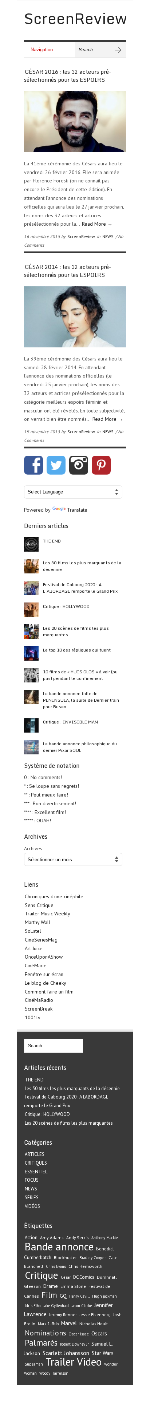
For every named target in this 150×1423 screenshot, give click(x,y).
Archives (33, 848)
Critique (41, 1275)
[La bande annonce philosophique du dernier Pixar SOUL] (31, 747)
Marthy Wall (37, 922)
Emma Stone (73, 1286)
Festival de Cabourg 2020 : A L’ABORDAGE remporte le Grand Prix (80, 587)
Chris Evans (56, 1266)
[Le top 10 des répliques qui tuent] (31, 653)
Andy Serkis (77, 1237)
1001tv (32, 1017)
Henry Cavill (79, 1296)
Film (49, 1295)
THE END (52, 540)
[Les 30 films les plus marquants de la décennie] (31, 566)
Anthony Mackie (104, 1237)
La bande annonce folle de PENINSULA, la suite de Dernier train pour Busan (81, 700)
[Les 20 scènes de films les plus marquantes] (31, 631)
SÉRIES (32, 1197)
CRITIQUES (36, 1163)
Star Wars (103, 1353)
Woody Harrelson (53, 1373)
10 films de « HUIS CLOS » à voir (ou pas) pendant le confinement (80, 675)
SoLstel (33, 931)
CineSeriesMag (41, 939)
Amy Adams (52, 1237)
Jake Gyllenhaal (56, 1305)
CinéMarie (36, 965)
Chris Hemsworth (85, 1266)
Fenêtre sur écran (44, 974)
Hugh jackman (104, 1296)
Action (31, 1237)
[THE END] (31, 544)
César (66, 1277)
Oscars (99, 1333)
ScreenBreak (38, 1008)
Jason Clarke (81, 1305)
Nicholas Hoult (93, 1323)
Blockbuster (65, 1257)
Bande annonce (59, 1246)
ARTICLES (34, 1154)
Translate (77, 510)
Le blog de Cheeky (45, 983)
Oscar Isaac (78, 1334)
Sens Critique (39, 905)
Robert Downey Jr (74, 1344)
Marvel (69, 1323)
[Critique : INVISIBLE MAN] (31, 725)
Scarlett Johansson (66, 1353)
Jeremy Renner (63, 1314)
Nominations (45, 1332)
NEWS (108, 236)
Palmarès (41, 1342)
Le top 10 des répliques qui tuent (77, 649)
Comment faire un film (49, 991)
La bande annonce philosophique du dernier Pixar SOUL (80, 747)
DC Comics (83, 1277)
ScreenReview (81, 236)
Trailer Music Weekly (47, 913)
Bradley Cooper (92, 1257)
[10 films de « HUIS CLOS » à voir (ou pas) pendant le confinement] (31, 675)
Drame (50, 1286)
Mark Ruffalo (48, 1323)
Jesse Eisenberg (95, 1314)
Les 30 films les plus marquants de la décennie (82, 566)
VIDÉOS (32, 1206)
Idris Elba (33, 1305)
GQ (63, 1296)
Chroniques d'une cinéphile (54, 896)
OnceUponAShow (44, 957)
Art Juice (34, 948)
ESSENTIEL (36, 1172)
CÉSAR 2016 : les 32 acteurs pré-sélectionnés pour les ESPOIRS (67, 75)
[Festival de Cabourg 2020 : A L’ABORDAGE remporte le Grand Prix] (31, 588)
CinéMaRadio (39, 1000)
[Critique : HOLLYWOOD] (31, 609)
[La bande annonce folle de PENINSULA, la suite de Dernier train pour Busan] (31, 697)
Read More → (97, 224)
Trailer (60, 1361)
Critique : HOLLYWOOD (66, 606)
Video (89, 1361)
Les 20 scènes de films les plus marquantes (76, 631)
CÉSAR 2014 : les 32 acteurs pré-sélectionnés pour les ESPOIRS (67, 270)
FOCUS (32, 1180)
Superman (34, 1364)
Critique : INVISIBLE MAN (70, 721)
